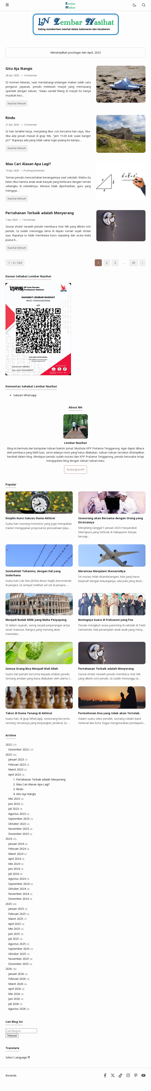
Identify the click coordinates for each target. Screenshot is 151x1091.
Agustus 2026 (18, 1009)
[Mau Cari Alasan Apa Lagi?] (120, 199)
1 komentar (30, 75)
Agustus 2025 (18, 944)
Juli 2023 (15, 809)
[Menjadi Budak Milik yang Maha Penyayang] (39, 614)
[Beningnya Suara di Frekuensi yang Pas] (111, 614)
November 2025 (20, 959)
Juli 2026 (15, 1004)
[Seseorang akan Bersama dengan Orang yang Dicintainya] (111, 513)
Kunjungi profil (75, 469)
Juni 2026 (15, 999)
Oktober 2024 (18, 889)
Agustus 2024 (18, 879)
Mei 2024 (16, 864)
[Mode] (134, 5)
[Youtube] (143, 1076)
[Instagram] (128, 1076)
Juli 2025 (15, 939)
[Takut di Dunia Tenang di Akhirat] (39, 707)
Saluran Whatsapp (25, 395)
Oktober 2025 (18, 954)
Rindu (10, 117)
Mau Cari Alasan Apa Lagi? (28, 163)
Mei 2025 (16, 929)
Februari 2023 (18, 764)
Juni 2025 (15, 934)
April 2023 (16, 774)
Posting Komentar (34, 170)
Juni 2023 (15, 804)
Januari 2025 (18, 909)
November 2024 (20, 894)
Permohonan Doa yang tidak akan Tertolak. (109, 713)
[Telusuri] (143, 5)
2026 (11, 969)
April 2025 (16, 924)
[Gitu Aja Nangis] (120, 101)
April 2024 (16, 859)
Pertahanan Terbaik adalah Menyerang (40, 212)
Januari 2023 (18, 759)
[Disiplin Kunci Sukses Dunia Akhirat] (39, 513)
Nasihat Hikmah (17, 103)
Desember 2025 (20, 964)
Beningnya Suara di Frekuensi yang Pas (105, 620)
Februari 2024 (18, 849)
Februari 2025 (18, 914)
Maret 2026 (17, 984)
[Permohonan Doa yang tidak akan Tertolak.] (111, 707)
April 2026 (16, 989)
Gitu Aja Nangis (19, 68)
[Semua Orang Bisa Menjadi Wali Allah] (39, 663)
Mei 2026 (16, 994)
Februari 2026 (18, 979)
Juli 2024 (15, 874)
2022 (11, 744)
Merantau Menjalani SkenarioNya (101, 571)
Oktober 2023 (18, 824)
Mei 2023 (16, 798)
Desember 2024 (20, 899)
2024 (11, 839)
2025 (11, 904)
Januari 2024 (18, 844)
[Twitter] (113, 1076)
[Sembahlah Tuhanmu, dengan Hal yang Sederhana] (39, 565)
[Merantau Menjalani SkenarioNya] (111, 565)
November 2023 (20, 829)
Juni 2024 (15, 869)
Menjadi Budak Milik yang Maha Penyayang (36, 620)
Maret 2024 (17, 854)
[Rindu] (120, 152)
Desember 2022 (20, 749)
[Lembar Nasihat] (70, 5)
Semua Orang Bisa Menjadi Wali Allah (32, 668)
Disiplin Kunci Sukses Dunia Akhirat (30, 518)
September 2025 (20, 949)
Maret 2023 (17, 769)
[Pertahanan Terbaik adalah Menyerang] (120, 240)
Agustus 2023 (18, 814)
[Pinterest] (136, 1076)
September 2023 (20, 819)
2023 (11, 754)
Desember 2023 (20, 834)
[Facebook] (105, 1076)
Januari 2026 (18, 974)
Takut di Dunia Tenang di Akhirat (29, 713)
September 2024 (20, 884)
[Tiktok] (120, 1076)
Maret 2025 (17, 919)
